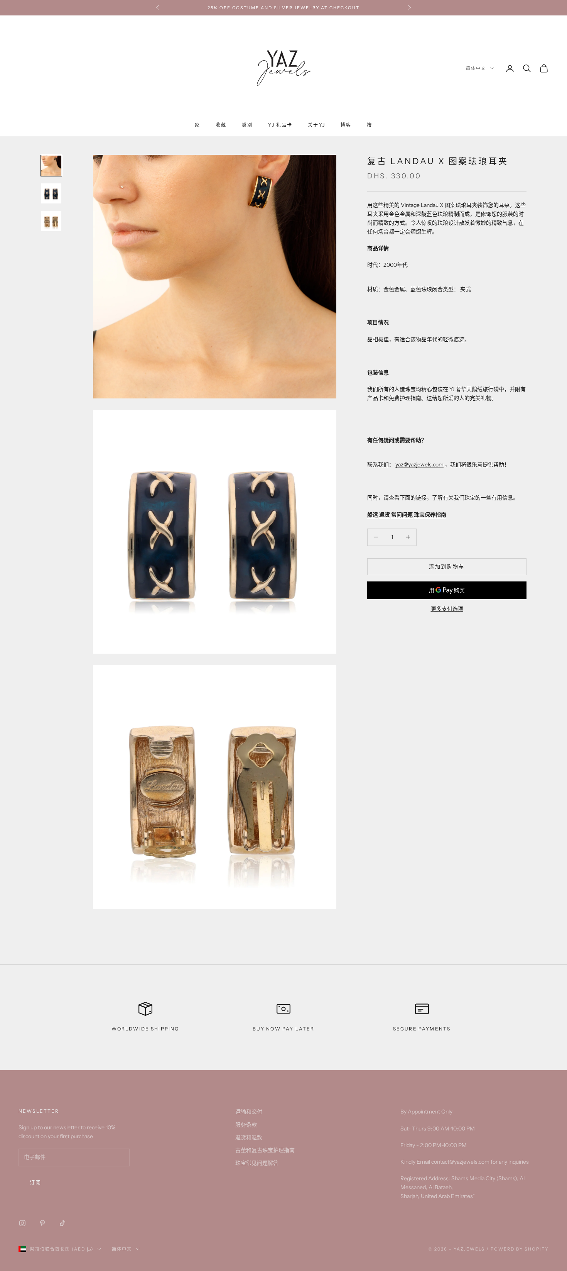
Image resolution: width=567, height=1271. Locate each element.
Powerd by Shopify (519, 1249)
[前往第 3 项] (51, 221)
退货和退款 (248, 1137)
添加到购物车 (446, 566)
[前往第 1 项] (51, 165)
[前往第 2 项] (51, 193)
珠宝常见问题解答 (256, 1162)
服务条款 (246, 1124)
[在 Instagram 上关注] (22, 1223)
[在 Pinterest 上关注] (42, 1223)
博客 (346, 125)
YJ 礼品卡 (280, 125)
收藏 (221, 125)
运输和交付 (248, 1111)
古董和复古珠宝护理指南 (265, 1150)
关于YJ (316, 125)
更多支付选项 (447, 608)
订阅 (36, 1182)
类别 (247, 125)
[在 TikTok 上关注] (62, 1223)
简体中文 (476, 68)
